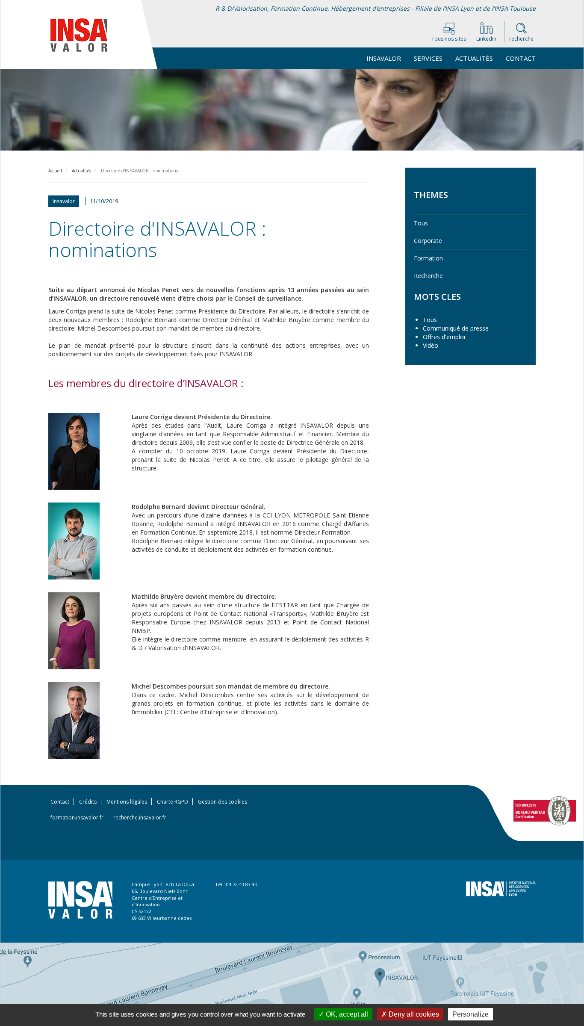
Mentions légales (126, 801)
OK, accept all (346, 1014)
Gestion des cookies (222, 801)
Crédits (88, 801)
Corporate (428, 241)
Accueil (55, 171)
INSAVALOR (383, 58)
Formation (428, 258)
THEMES (431, 195)
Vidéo (430, 345)
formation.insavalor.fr (76, 817)
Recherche (428, 276)
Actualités (474, 58)
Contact (521, 58)
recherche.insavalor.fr (139, 817)
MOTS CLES (437, 296)
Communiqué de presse (456, 328)
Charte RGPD (172, 801)
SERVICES (428, 58)
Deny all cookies (413, 1014)
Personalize (470, 1014)
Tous (421, 223)
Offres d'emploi (444, 337)
